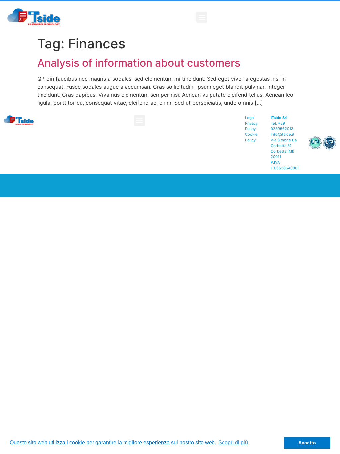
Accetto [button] (307, 442)
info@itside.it (282, 134)
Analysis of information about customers (138, 63)
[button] (201, 17)
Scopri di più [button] (233, 442)
